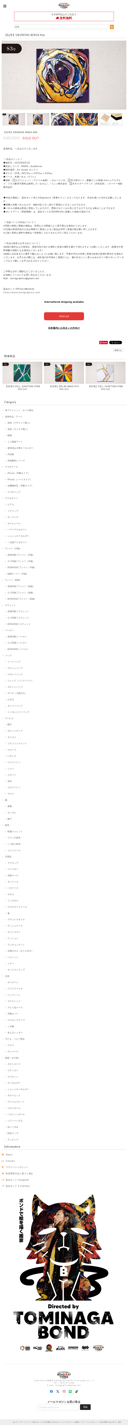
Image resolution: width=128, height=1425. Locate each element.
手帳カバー (13, 1013)
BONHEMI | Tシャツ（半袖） (22, 567)
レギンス (12, 756)
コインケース (14, 850)
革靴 (10, 806)
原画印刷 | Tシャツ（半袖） (21, 554)
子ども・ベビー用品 (14, 1039)
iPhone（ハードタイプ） (20, 479)
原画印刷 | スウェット (18, 611)
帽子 (10, 724)
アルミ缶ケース (15, 1007)
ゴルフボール (14, 1108)
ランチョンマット (16, 944)
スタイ (11, 1045)
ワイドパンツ (14, 762)
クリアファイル (15, 988)
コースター (13, 869)
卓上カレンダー (15, 1032)
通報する (118, 350)
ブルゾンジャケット (17, 743)
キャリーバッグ (15, 705)
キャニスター (14, 932)
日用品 (8, 856)
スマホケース (11, 466)
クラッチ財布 (14, 837)
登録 (85, 1407)
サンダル (12, 812)
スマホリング (14, 492)
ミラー (11, 963)
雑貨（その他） (12, 1057)
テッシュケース (15, 925)
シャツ (11, 768)
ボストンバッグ (15, 687)
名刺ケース (13, 875)
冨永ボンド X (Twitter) (18, 1186)
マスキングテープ (16, 1020)
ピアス (11, 504)
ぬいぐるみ (13, 1126)
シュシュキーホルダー (18, 536)
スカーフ (12, 749)
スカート (12, 774)
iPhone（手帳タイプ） (19, 473)
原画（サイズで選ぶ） (18, 429)
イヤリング (13, 510)
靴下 (10, 819)
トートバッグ (14, 661)
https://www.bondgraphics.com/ (21, 292)
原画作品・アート (13, 416)
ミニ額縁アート (15, 441)
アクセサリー (11, 498)
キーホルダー (14, 1082)
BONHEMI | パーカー (18, 649)
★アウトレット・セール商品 (19, 410)
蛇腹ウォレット (15, 831)
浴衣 (10, 781)
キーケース (13, 881)
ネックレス (13, 517)
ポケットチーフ (15, 730)
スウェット (10, 605)
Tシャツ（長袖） (13, 580)
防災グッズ (13, 1133)
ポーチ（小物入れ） (17, 693)
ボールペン (13, 982)
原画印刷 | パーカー (17, 636)
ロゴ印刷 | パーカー (17, 642)
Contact (10, 1161)
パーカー (9, 630)
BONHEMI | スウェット (19, 624)
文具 (7, 976)
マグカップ (13, 863)
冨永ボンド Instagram (17, 1179)
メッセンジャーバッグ (18, 712)
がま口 (11, 699)
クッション (13, 938)
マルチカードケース (17, 906)
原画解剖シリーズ (16, 460)
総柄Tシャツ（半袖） (18, 573)
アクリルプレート (16, 1101)
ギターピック (14, 1095)
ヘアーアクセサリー (17, 529)
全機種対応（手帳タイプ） (21, 485)
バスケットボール (16, 1114)
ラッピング (13, 1139)
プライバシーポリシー (17, 1167)
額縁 (10, 435)
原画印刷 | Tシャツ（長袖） (21, 586)
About (9, 1154)
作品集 (11, 454)
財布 (7, 825)
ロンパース (13, 1051)
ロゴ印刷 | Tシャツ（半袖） (21, 561)
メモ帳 (11, 1026)
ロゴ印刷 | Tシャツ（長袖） (21, 592)
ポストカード (14, 1064)
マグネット (13, 1076)
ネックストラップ (16, 969)
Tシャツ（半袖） (13, 548)
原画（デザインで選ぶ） (19, 422)
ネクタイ (12, 737)
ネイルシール (14, 523)
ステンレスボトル (16, 919)
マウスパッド (14, 1001)
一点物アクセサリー (17, 542)
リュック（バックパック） (21, 680)
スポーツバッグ (15, 674)
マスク (11, 793)
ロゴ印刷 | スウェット (18, 617)
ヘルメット (13, 957)
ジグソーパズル (15, 1120)
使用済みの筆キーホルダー (21, 448)
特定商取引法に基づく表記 (19, 1173)
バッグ (8, 655)
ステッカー (13, 1070)
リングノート (14, 995)
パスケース (13, 888)
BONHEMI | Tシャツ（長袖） (22, 598)
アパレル (9, 718)
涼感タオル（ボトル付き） (21, 950)
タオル (11, 894)
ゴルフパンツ (14, 787)
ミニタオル (13, 900)
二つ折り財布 (14, 844)
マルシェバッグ (15, 668)
